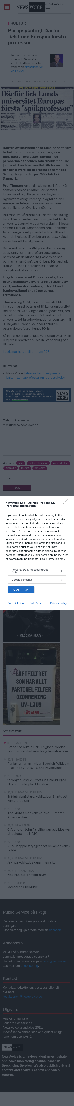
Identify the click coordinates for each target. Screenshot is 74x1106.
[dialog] (37, 553)
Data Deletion (15, 603)
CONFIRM (21, 589)
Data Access (37, 603)
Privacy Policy (58, 603)
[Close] (66, 503)
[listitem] (37, 571)
